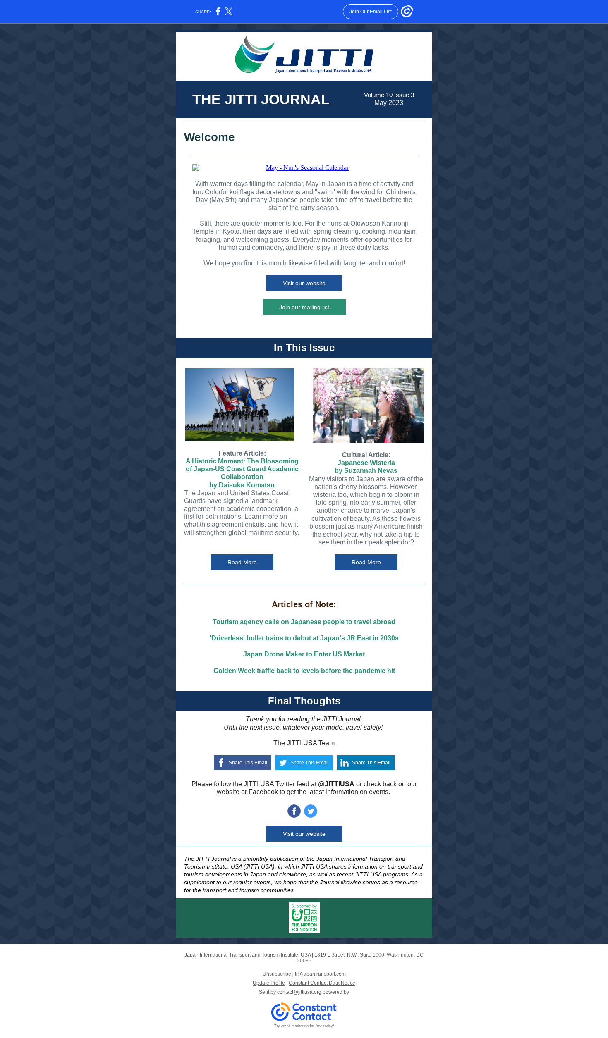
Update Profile (269, 983)
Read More (242, 562)
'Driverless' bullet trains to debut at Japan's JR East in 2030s (304, 638)
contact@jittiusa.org (299, 992)
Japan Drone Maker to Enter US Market (304, 654)
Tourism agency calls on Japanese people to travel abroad (304, 621)
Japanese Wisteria (366, 462)
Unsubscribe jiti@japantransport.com (304, 974)
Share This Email (248, 763)
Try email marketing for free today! (304, 1026)
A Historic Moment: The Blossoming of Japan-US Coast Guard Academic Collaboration (242, 469)
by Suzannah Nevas (366, 470)
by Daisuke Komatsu (242, 485)
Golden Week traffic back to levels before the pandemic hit (304, 670)
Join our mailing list (304, 307)
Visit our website (304, 283)
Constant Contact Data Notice (322, 983)
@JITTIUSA (336, 783)
